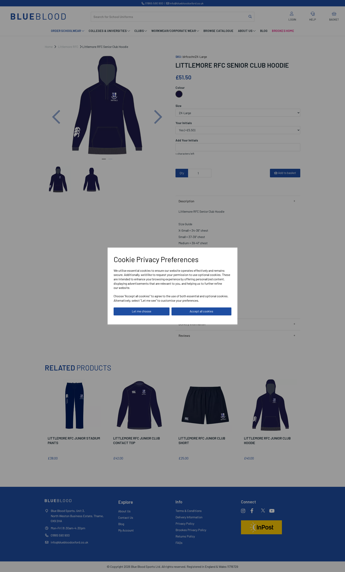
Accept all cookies (201, 311)
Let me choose (141, 311)
